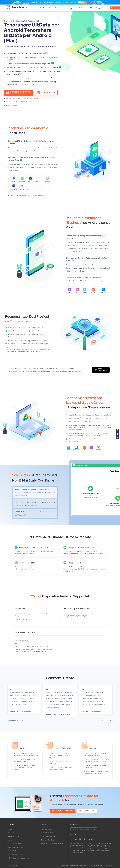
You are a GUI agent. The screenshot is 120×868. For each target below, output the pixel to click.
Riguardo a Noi (46, 829)
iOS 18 (10, 829)
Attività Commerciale (48, 833)
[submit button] (94, 829)
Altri (28, 189)
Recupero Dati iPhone (15, 854)
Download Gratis (64, 811)
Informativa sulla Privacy (49, 836)
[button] (103, 721)
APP (90, 8)
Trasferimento (45, 8)
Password (59, 8)
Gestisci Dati (12, 851)
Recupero (71, 8)
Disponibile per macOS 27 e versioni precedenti (21, 99)
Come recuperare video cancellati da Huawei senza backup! (95, 754)
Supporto (100, 8)
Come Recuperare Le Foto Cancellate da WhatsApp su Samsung (58, 755)
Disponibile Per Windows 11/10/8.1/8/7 (17, 102)
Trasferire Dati (12, 840)
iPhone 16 (11, 833)
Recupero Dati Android (15, 844)
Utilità (81, 8)
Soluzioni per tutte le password (18, 858)
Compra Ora (48, 92)
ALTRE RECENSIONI (14, 721)
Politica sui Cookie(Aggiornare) (52, 844)
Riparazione (30, 8)
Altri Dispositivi (20, 619)
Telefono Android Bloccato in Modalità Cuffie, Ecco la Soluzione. (26, 754)
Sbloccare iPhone (14, 836)
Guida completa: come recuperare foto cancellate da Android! (96, 773)
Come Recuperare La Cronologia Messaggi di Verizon (60, 768)
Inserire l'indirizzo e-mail (83, 829)
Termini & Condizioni (48, 840)
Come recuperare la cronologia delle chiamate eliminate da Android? (25, 767)
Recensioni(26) (21, 21)
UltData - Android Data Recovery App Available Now (26, 195)
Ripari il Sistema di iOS (15, 847)
